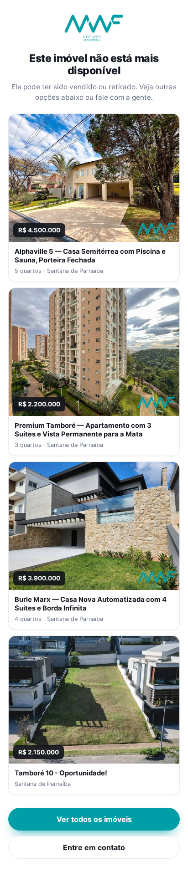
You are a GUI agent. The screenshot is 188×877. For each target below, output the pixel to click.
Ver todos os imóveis (94, 819)
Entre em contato (94, 847)
